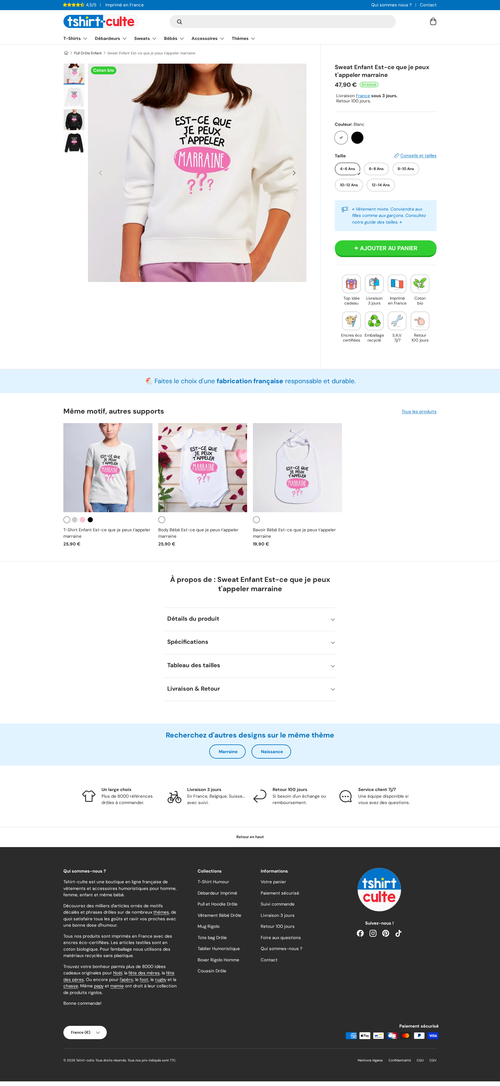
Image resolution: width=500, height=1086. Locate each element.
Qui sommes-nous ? (281, 949)
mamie (117, 986)
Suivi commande (278, 904)
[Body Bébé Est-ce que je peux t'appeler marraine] (202, 467)
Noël (117, 973)
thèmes (161, 912)
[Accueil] (65, 53)
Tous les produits (419, 411)
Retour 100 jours (278, 926)
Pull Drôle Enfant (88, 53)
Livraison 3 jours (278, 915)
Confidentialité (400, 1060)
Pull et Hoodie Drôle (218, 904)
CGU (420, 1060)
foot (144, 979)
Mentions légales (370, 1060)
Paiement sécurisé (280, 893)
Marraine (228, 752)
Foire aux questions (281, 938)
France (363, 96)
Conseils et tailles (418, 155)
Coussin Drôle (212, 971)
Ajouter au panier (389, 248)
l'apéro (126, 979)
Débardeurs (107, 38)
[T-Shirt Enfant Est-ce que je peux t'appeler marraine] (107, 467)
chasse (70, 986)
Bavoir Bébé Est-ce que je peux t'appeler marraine (294, 533)
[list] (197, 173)
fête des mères (144, 973)
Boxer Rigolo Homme (218, 960)
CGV (433, 1060)
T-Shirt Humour (213, 882)
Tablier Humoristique (219, 949)
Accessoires (205, 38)
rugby (160, 979)
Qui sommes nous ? (391, 5)
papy (99, 986)
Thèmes (240, 38)
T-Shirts (72, 38)
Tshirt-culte (85, 1060)
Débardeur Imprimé (217, 893)
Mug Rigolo (209, 926)
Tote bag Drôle (212, 938)
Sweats (142, 38)
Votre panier (273, 882)
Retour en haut (250, 836)
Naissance (272, 752)
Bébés (170, 38)
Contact (428, 5)
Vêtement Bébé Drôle (219, 915)
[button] (433, 21)
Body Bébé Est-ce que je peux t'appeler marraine (198, 533)
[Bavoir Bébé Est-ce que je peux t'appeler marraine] (297, 467)
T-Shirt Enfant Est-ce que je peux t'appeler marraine (106, 533)
